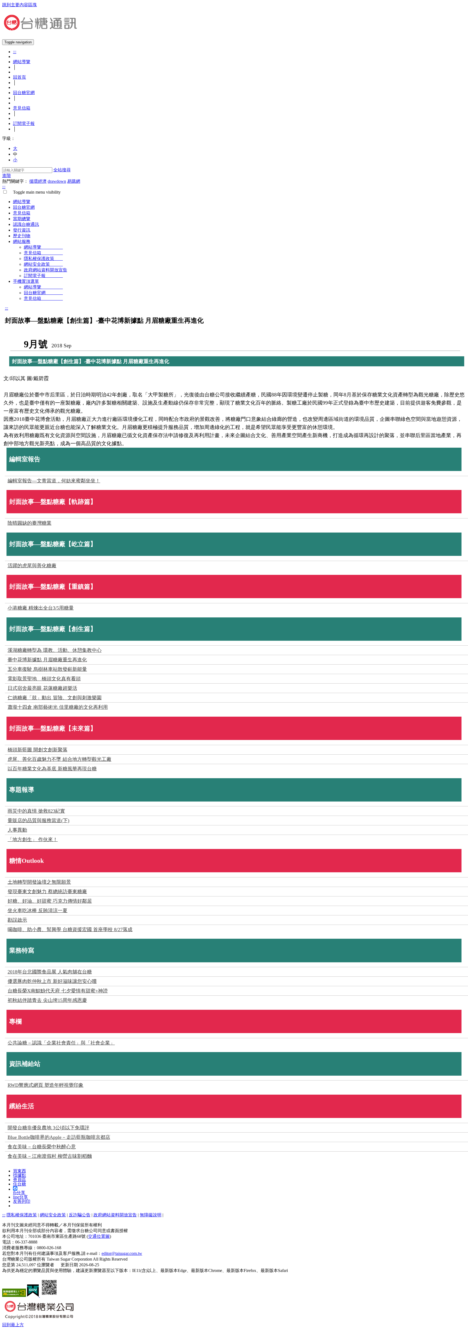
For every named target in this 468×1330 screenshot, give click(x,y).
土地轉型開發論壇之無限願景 (39, 882)
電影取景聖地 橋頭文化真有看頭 (44, 678)
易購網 (73, 181)
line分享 (20, 1197)
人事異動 (17, 830)
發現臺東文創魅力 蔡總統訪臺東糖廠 (47, 891)
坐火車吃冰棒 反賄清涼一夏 (37, 910)
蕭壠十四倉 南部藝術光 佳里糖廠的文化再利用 (58, 707)
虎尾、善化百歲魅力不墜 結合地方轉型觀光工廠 (59, 759)
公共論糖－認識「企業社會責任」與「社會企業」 (61, 1043)
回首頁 (19, 77)
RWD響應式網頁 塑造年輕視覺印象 (45, 1085)
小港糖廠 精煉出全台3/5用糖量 (41, 608)
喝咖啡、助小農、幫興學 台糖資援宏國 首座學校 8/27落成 (70, 929)
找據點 (19, 1175)
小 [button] (15, 160)
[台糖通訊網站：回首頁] (40, 28)
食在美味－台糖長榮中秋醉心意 (42, 1146)
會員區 (19, 1179)
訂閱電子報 (24, 123)
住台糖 (19, 1184)
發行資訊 (21, 230)
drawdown (57, 181)
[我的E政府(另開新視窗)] (33, 1295)
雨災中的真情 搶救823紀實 (36, 811)
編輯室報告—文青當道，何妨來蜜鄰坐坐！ (54, 480)
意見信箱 (21, 108)
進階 (6, 175)
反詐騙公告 (79, 1215)
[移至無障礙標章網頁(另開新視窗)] (14, 1295)
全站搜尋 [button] (62, 170)
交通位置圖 (99, 1236)
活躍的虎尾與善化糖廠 (32, 565)
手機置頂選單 (26, 281)
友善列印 (21, 1201)
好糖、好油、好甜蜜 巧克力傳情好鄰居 (50, 901)
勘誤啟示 (17, 920)
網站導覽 (21, 61)
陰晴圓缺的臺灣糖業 (29, 523)
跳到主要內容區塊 (19, 4)
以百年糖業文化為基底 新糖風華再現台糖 (52, 768)
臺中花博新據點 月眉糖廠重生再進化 (47, 659)
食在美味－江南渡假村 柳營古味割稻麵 (50, 1156)
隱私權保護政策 (43, 258)
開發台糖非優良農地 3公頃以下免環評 (48, 1127)
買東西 (19, 1171)
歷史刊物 (21, 235)
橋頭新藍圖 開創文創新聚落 (37, 749)
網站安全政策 (43, 264)
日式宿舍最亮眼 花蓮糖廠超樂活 (42, 688)
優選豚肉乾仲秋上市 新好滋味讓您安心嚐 (52, 981)
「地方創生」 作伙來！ (33, 839)
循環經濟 (38, 181)
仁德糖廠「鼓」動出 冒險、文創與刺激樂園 (55, 697)
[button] (13, 1324)
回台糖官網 (24, 92)
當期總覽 (21, 218)
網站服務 (21, 241)
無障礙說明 (150, 1215)
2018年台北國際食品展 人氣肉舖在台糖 (50, 972)
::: (14, 51)
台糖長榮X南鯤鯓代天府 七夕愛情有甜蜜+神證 (58, 991)
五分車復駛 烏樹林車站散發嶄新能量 (47, 669)
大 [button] (15, 148)
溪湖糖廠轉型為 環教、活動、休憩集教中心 (55, 650)
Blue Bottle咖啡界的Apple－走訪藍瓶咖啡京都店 (59, 1137)
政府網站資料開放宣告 (45, 270)
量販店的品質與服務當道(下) (38, 820)
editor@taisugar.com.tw (122, 1253)
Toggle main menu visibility (35, 192)
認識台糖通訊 (26, 224)
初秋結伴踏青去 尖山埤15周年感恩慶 (47, 1000)
